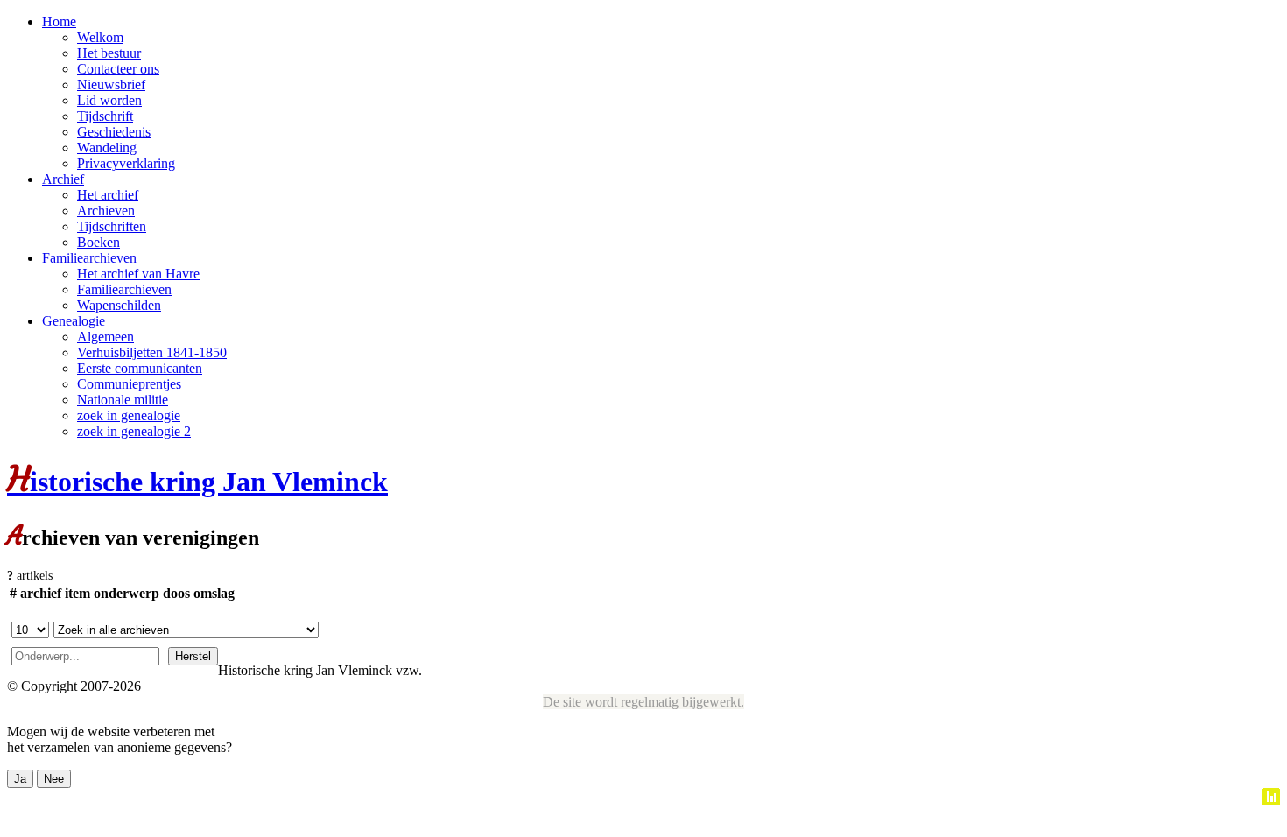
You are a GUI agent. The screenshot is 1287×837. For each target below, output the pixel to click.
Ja (20, 778)
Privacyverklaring (126, 163)
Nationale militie (122, 399)
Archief (63, 179)
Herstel (193, 656)
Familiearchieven (89, 257)
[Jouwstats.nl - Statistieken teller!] (1271, 800)
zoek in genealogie (128, 415)
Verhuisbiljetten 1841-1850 (152, 352)
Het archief (107, 194)
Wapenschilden (119, 305)
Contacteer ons (118, 68)
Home (59, 21)
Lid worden (109, 100)
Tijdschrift (105, 116)
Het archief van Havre (138, 273)
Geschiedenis (114, 131)
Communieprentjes (129, 383)
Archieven (106, 210)
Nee (54, 778)
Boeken (98, 242)
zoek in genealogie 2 (134, 431)
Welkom (100, 37)
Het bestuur (109, 53)
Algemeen (105, 336)
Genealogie (73, 320)
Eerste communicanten (139, 368)
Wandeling (107, 147)
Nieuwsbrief (111, 84)
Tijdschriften (111, 226)
